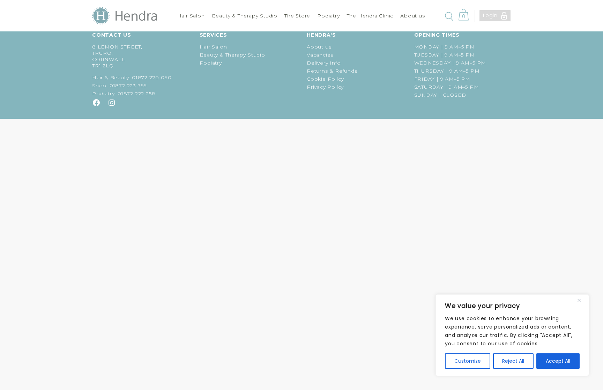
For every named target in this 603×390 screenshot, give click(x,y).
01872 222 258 (136, 93)
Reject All (513, 361)
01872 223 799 (128, 85)
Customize (467, 361)
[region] (512, 335)
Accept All (558, 361)
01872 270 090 (151, 77)
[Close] (582, 300)
